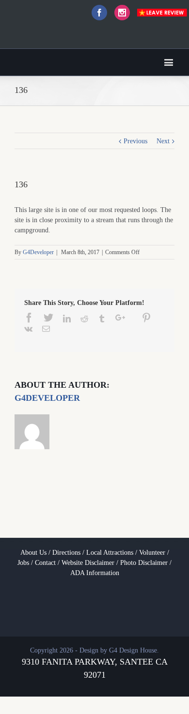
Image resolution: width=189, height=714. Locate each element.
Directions (66, 552)
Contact (45, 562)
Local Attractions (109, 552)
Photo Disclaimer (144, 562)
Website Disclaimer (88, 562)
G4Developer (38, 252)
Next (163, 141)
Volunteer (152, 552)
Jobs (23, 562)
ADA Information (94, 573)
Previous (135, 141)
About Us (33, 552)
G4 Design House (133, 650)
